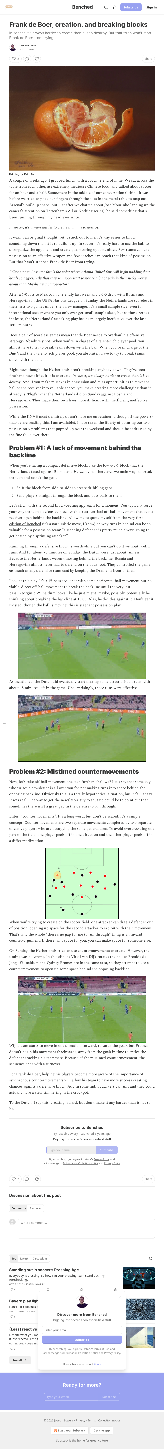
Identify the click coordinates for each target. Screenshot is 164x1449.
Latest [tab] (24, 1258)
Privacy (80, 1420)
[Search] (106, 7)
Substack (62, 1440)
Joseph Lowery (28, 45)
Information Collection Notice (80, 1353)
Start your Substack (71, 1430)
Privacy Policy (112, 1353)
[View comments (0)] (27, 59)
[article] (82, 1280)
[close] (120, 1297)
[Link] (3, 451)
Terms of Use (101, 1349)
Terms (92, 1420)
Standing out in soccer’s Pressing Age (44, 1270)
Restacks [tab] (35, 1208)
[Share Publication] (115, 7)
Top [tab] (14, 1258)
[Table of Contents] (4, 724)
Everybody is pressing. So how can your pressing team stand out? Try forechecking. (57, 1277)
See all (17, 1360)
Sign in (151, 7)
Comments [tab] (19, 1208)
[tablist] (26, 1208)
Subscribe (131, 7)
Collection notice (109, 1420)
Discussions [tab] (39, 1258)
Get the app (102, 1430)
